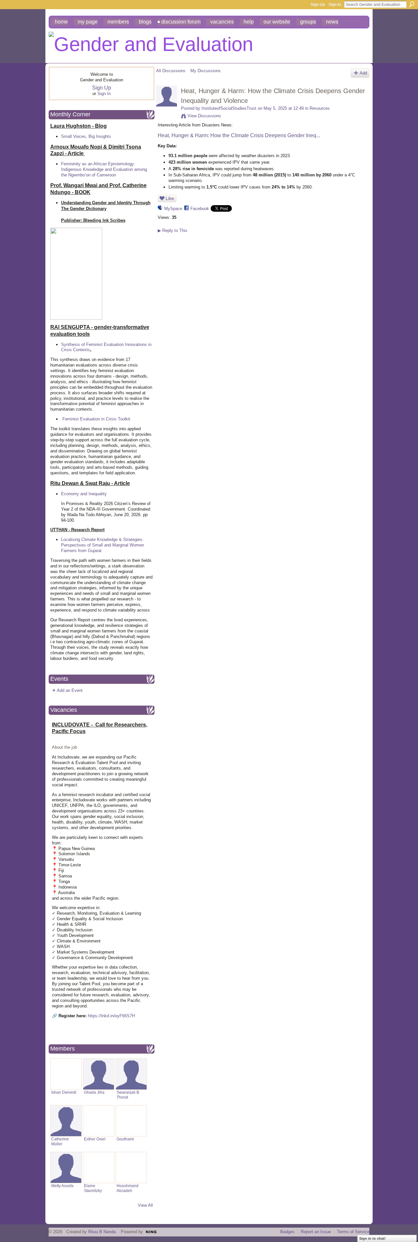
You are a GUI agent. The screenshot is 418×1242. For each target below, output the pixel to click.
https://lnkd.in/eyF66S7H (111, 1015)
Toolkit (124, 419)
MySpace (173, 208)
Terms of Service (353, 1231)
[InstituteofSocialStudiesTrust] (166, 105)
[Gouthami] (131, 1120)
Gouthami (125, 1139)
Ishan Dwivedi (63, 1092)
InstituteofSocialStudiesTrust (228, 108)
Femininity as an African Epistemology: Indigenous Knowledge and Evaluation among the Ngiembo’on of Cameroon (104, 169)
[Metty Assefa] (66, 1167)
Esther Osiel (94, 1139)
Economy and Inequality (84, 493)
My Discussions (205, 70)
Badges (287, 1231)
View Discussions (204, 115)
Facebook (199, 208)
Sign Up (318, 4)
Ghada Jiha (94, 1092)
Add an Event (70, 690)
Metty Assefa (62, 1186)
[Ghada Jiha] (98, 1074)
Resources (320, 108)
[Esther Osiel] (98, 1120)
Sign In (335, 4)
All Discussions (170, 70)
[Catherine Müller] (66, 1120)
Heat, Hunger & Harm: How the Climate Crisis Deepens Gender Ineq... (239, 135)
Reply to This (172, 230)
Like (170, 198)
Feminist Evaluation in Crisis (89, 419)
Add (363, 73)
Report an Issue (316, 1231)
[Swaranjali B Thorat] (131, 1074)
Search (411, 4)
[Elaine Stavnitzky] (98, 1167)
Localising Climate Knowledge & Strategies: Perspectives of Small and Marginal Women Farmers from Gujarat (102, 545)
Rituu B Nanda (102, 1231)
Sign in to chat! (372, 1238)
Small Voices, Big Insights (86, 136)
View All (145, 1205)
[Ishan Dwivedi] (66, 1074)
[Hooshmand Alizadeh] (131, 1167)
